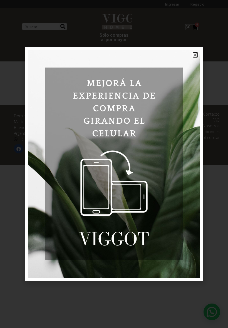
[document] (114, 164)
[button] (195, 55)
